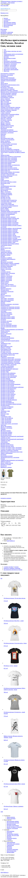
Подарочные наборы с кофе (8, 233)
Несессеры (3, 412)
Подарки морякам (5, 378)
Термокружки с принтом (7, 115)
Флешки (3, 458)
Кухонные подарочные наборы (9, 212)
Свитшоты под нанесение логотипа (10, 307)
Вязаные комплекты (6, 288)
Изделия (6, 21)
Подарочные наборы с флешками (9, 241)
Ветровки (3, 287)
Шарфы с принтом (5, 124)
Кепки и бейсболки (6, 295)
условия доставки (8, 566)
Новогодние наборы (6, 163)
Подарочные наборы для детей (9, 219)
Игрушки (6, 56)
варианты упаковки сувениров (12, 568)
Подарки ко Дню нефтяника (8, 373)
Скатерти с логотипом (10, 66)
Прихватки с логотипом (10, 64)
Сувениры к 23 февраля (7, 406)
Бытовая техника (5, 443)
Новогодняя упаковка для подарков (10, 172)
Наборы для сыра (5, 215)
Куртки (3, 297)
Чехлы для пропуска (6, 148)
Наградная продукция (6, 176)
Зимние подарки (5, 155)
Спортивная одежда (6, 309)
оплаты (16, 566)
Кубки (2, 179)
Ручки (2, 342)
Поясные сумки (5, 413)
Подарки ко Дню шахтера (7, 374)
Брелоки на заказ (11, 824)
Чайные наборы (5, 281)
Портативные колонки (7, 456)
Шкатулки (6, 71)
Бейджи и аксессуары (6, 127)
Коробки (9, 836)
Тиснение (9, 848)
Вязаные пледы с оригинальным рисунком (12, 91)
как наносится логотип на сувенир (13, 569)
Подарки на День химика (7, 397)
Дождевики (4, 293)
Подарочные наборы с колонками (10, 232)
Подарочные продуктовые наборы (10, 243)
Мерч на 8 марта (5, 104)
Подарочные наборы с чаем (8, 242)
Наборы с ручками (5, 347)
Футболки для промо (6, 321)
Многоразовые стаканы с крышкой (10, 263)
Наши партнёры (11, 818)
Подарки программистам (7, 402)
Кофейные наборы (5, 255)
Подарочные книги (6, 142)
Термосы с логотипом (6, 276)
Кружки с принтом (6, 100)
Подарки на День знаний (7, 385)
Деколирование (11, 842)
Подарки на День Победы (7, 390)
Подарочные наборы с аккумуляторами (11, 228)
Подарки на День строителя (8, 394)
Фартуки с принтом (6, 118)
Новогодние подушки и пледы (9, 167)
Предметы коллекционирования (12, 62)
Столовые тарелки (5, 271)
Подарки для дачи (5, 197)
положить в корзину (6, 498)
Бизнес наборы (5, 208)
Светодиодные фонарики (7, 338)
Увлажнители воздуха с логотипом (10, 457)
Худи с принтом (5, 121)
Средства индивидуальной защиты (10, 340)
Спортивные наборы (6, 245)
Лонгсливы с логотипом (7, 298)
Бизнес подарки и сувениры (14, 827)
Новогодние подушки (6, 166)
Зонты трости (4, 83)
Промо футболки (5, 305)
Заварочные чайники (6, 252)
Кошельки (3, 134)
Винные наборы (5, 210)
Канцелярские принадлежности (9, 131)
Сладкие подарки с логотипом (9, 144)
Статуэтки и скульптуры (10, 68)
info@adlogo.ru (5, 8)
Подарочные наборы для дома (9, 221)
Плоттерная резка (11, 851)
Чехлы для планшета (6, 426)
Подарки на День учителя (7, 395)
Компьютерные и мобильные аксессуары (11, 451)
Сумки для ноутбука (6, 419)
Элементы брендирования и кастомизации (12, 329)
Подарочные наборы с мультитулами (10, 236)
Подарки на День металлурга (8, 388)
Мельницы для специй (7, 262)
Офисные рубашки (6, 301)
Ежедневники (4, 76)
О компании (7, 19)
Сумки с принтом (5, 113)
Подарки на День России (7, 392)
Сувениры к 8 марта (6, 408)
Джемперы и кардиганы (7, 291)
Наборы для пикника (6, 193)
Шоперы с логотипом (6, 428)
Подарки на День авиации (8, 381)
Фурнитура (4, 465)
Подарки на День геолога (7, 383)
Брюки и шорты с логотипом (8, 286)
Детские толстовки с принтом (9, 93)
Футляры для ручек (6, 352)
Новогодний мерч (5, 106)
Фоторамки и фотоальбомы (11, 69)
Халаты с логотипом (6, 323)
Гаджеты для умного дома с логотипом (11, 447)
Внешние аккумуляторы (7, 444)
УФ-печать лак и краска (13, 843)
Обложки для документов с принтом (10, 107)
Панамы (3, 302)
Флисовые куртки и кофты (8, 316)
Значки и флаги (5, 177)
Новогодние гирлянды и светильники (11, 156)
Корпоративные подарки (7, 125)
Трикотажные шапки (6, 312)
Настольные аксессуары (7, 138)
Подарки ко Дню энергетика (8, 377)
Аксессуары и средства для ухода (12, 51)
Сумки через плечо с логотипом (9, 423)
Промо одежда (4, 283)
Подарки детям (5, 371)
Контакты (6, 26)
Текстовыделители (6, 350)
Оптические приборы (6, 194)
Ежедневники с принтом (7, 97)
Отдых (2, 184)
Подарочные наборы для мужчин (9, 224)
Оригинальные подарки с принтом (10, 108)
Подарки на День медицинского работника (12, 387)
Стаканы (3, 270)
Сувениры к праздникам (7, 366)
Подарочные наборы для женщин (9, 222)
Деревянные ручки (6, 343)
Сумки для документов (7, 418)
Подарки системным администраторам (11, 404)
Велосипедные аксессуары (8, 354)
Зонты (2, 82)
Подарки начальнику (6, 401)
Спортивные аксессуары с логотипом (11, 359)
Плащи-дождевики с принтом (8, 110)
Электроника (4, 442)
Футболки (3, 319)
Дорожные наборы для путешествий (10, 211)
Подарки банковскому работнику (9, 368)
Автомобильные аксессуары (8, 186)
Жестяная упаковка (6, 430)
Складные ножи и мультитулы (9, 200)
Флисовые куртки (5, 315)
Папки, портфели (5, 141)
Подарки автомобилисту (7, 367)
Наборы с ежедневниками (7, 77)
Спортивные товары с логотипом (9, 353)
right (2, 811)
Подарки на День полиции (8, 391)
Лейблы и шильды (5, 461)
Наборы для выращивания (8, 214)
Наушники (3, 454)
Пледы (5, 59)
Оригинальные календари (7, 173)
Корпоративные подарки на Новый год (11, 151)
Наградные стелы (5, 183)
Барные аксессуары (6, 248)
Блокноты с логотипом (7, 75)
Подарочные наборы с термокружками (11, 239)
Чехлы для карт (5, 146)
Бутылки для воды (5, 250)
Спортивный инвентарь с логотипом (10, 363)
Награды (3, 135)
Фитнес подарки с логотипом (8, 364)
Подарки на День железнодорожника (10, 384)
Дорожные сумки (5, 411)
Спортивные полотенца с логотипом (10, 360)
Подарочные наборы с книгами (9, 231)
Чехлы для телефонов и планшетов (10, 149)
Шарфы (3, 328)
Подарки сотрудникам (13, 825)
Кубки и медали (5, 180)
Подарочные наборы (6, 207)
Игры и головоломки (6, 189)
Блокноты (9, 832)
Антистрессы (4, 332)
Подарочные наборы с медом (8, 235)
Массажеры (4, 356)
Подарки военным (5, 370)
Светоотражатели (5, 339)
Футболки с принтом (6, 120)
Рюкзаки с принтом (6, 111)
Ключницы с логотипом (7, 132)
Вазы (5, 52)
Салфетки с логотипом (10, 65)
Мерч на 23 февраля (6, 103)
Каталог (6, 18)
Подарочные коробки (6, 433)
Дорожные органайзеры (7, 129)
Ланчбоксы (4, 260)
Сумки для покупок (6, 422)
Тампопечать (10, 845)
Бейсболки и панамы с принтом (9, 90)
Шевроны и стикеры (6, 467)
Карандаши (4, 345)
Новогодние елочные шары (8, 162)
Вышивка (9, 846)
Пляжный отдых (5, 196)
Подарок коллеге (5, 405)
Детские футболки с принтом (8, 94)
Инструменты (4, 190)
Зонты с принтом (5, 99)
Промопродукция (5, 336)
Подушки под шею (6, 198)
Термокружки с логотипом (8, 273)
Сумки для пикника (6, 421)
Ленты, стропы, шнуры (7, 463)
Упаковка (3, 429)
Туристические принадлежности (9, 205)
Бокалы (3, 249)
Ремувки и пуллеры (6, 464)
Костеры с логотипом (6, 253)
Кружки (3, 256)
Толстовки (3, 311)
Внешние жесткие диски (7, 446)
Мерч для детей (5, 101)
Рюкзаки (3, 415)
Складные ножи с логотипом (8, 201)
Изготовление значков (10, 22)
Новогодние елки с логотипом (9, 158)
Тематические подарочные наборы (10, 114)
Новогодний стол (5, 170)
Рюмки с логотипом (6, 269)
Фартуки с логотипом (6, 314)
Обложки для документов (7, 139)
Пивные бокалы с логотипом (8, 264)
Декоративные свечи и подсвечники (13, 54)
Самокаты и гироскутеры (7, 357)
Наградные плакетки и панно (8, 181)
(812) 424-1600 (4, 5)
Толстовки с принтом (6, 117)
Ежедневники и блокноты (8, 73)
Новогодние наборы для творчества (10, 165)
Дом (5, 49)
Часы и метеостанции (6, 145)
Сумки (2, 409)
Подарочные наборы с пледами (9, 238)
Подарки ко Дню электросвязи (9, 376)
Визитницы (4, 128)
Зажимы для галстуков (13, 835)
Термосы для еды (5, 274)
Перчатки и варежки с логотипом (10, 304)
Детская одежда (5, 290)
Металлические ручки (6, 346)
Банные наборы (5, 187)
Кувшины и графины (6, 257)
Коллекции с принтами (7, 87)
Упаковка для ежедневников (8, 80)
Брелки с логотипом (6, 333)
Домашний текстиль (9, 55)
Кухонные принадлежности (8, 259)
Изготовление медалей (10, 24)
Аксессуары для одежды (7, 284)
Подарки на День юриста (7, 398)
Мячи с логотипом (5, 191)
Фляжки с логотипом (6, 277)
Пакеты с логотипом (12, 828)
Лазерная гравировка (12, 849)
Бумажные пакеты (12, 838)
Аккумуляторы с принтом (7, 89)
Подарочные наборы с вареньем (9, 229)
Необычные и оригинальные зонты (10, 84)
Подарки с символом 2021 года (9, 174)
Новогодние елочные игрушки (9, 160)
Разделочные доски (6, 267)
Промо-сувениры (5, 331)
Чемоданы (3, 425)
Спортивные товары (6, 203)
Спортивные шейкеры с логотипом (10, 361)
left (1, 578)
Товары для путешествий (7, 204)
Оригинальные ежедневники (8, 79)
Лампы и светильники (7, 453)
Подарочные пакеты (6, 435)
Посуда (2, 246)
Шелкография (10, 852)
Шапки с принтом (5, 122)
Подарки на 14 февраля (7, 380)
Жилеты (3, 294)
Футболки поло (5, 322)
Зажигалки (3, 335)
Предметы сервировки (7, 266)
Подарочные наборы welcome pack (10, 218)
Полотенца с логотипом (10, 61)
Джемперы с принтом (6, 96)
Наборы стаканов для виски (8, 217)
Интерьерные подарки (10, 58)
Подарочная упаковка (6, 432)
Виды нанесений (8, 25)
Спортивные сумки (6, 416)
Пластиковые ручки (6, 349)
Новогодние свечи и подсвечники (10, 169)
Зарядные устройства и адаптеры (9, 450)
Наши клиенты (11, 817)
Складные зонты (5, 86)
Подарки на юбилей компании (9, 399)
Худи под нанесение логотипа (9, 325)
